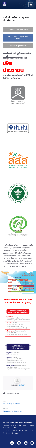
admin (22, 384)
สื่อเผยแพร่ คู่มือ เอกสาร (18, 45)
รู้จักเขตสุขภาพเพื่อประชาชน (18, 29)
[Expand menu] (30, 4)
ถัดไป (4, 401)
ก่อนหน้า (5, 409)
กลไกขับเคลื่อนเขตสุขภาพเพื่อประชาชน (18, 37)
